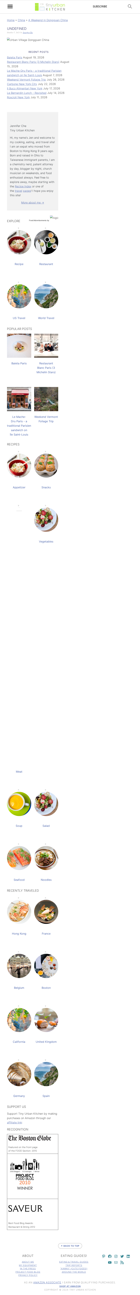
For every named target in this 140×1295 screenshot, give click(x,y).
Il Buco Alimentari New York (24, 88)
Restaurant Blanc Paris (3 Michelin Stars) (33, 62)
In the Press (28, 1268)
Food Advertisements (38, 220)
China (21, 20)
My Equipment (28, 1265)
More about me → (32, 202)
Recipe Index (23, 186)
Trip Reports (74, 1265)
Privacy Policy (28, 1275)
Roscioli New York (18, 97)
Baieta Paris (14, 57)
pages (27, 190)
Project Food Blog (28, 1272)
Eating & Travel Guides (73, 1262)
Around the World (74, 1272)
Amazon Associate (47, 1282)
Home (11, 20)
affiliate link (14, 1122)
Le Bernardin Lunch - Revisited (26, 93)
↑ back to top (70, 1246)
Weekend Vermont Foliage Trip (26, 79)
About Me (28, 1262)
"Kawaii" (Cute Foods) (73, 1268)
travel (18, 190)
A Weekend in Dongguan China (48, 20)
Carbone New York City (22, 84)
